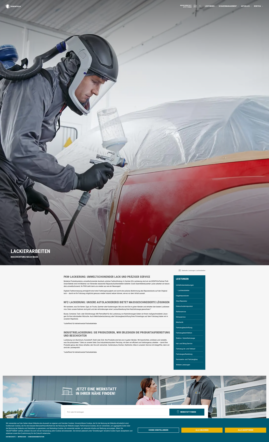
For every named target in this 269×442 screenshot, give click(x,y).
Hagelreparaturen (182, 296)
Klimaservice (180, 317)
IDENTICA (257, 6)
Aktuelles (245, 6)
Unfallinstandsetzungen (185, 285)
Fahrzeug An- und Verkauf (185, 349)
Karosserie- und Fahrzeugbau (187, 359)
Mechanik (179, 322)
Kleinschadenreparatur (184, 306)
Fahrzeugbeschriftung (184, 328)
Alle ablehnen (202, 430)
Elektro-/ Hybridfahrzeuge (185, 338)
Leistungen (209, 6)
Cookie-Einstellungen (158, 430)
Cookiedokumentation (36, 437)
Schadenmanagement (228, 6)
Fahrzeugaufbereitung (184, 354)
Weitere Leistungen (183, 365)
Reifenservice (181, 312)
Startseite (185, 270)
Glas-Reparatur (181, 301)
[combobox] (117, 412)
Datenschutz (11, 437)
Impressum (22, 437)
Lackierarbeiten (183, 290)
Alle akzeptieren (245, 430)
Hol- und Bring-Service (184, 343)
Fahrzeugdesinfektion (184, 333)
